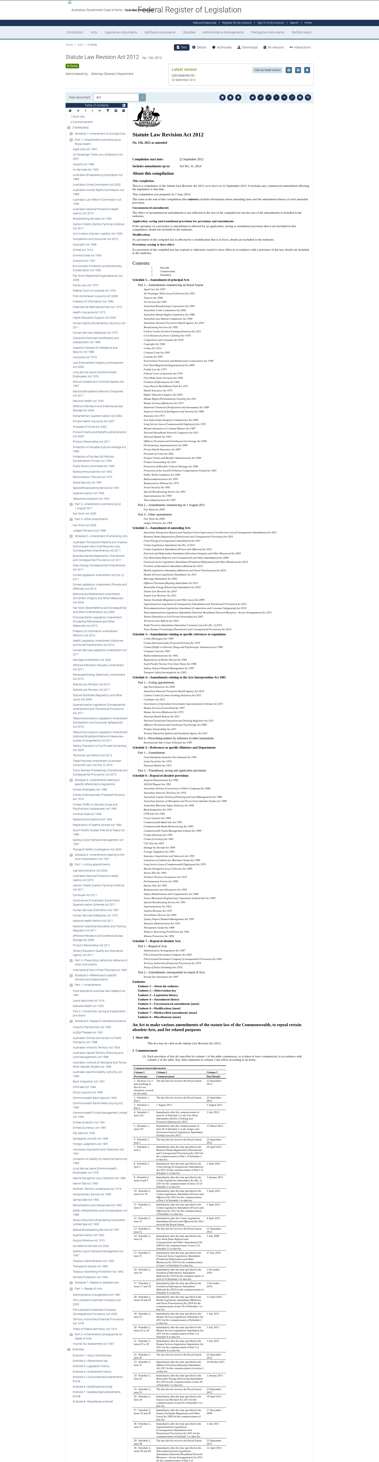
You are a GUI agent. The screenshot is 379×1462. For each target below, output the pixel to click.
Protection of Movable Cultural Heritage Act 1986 (99, 449)
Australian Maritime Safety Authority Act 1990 (97, 1074)
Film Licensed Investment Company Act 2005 (97, 1302)
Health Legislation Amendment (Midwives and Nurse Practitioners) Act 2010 (98, 642)
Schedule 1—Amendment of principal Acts (100, 133)
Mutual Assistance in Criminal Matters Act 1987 (98, 383)
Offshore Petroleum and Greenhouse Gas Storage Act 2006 (98, 408)
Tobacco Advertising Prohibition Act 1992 (98, 1271)
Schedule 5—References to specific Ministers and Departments (96, 977)
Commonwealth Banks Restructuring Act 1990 (98, 1105)
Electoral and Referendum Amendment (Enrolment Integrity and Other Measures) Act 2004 (98, 598)
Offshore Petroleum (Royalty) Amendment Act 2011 (98, 667)
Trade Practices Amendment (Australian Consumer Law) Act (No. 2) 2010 (97, 763)
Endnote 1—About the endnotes (92, 1355)
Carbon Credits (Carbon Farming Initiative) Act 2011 (99, 226)
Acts (94, 32)
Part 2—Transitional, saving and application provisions (99, 1013)
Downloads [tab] (250, 47)
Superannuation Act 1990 (88, 493)
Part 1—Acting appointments (92, 864)
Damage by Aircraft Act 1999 (90, 1138)
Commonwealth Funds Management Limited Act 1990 (100, 1114)
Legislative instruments (121, 32)
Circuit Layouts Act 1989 (88, 1092)
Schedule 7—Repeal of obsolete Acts (97, 1282)
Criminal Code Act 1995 (87, 255)
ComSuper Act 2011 (85, 895)
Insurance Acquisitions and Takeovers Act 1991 (98, 1151)
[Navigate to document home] (253, 97)
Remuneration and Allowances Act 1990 (97, 1205)
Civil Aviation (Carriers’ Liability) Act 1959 (97, 233)
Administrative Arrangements (223, 32)
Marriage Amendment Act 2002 (92, 659)
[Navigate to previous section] (268, 97)
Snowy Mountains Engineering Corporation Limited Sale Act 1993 (99, 1222)
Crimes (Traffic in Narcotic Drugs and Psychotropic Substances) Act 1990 (95, 806)
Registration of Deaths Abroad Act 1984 (97, 824)
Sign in (271, 23)
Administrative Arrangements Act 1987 (96, 1294)
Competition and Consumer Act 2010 (95, 239)
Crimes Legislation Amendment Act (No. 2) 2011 (98, 577)
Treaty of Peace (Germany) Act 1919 (95, 1329)
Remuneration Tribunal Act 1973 (92, 477)
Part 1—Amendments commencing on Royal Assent (98, 141)
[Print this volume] (300, 97)
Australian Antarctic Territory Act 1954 (96, 1047)
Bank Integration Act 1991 (89, 1081)
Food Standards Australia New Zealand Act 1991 (99, 993)
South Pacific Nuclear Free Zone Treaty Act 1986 (99, 832)
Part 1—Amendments (88, 984)
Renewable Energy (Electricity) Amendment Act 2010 (99, 676)
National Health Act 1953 (88, 400)
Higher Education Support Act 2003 (94, 317)
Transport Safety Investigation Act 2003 (97, 849)
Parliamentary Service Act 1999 (92, 1194)
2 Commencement (81, 122)
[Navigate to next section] (276, 97)
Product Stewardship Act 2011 (91, 441)
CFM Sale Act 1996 (84, 1087)
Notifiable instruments (160, 32)
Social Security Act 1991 (87, 482)
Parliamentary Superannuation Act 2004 (97, 415)
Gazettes (189, 32)
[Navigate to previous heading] (85, 111)
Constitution (74, 32)
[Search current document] (308, 97)
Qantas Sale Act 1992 (86, 1199)
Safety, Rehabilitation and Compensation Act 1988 (100, 1212)
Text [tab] (184, 47)
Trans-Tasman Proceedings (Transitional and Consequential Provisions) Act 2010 (100, 772)
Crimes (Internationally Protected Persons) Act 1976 (99, 797)
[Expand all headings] (116, 111)
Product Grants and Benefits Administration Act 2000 (100, 434)
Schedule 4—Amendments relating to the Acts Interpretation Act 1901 (99, 856)
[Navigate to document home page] (70, 111)
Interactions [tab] (302, 47)
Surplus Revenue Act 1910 (89, 1240)
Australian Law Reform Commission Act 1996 (97, 201)
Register (237, 23)
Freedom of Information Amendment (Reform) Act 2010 (95, 633)
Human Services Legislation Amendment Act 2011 (100, 652)
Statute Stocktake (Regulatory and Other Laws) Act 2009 (97, 697)
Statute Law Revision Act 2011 (91, 689)
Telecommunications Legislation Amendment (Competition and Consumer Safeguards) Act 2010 (100, 722)
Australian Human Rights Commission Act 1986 (98, 192)
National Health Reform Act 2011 (93, 920)
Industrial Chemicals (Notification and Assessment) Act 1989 (96, 340)
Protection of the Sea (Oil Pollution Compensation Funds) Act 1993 (93, 458)
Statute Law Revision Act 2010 (91, 684)
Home (69, 44)
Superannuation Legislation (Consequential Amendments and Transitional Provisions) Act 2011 (99, 709)
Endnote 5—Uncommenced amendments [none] (98, 1379)
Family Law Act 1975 (85, 285)
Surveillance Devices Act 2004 (91, 1246)
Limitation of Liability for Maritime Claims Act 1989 (100, 1161)
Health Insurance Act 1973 (89, 312)
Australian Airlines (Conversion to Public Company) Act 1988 (97, 1040)
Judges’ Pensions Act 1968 (89, 530)
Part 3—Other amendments (91, 519)
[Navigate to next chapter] (284, 97)
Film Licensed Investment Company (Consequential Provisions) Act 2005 (95, 1312)
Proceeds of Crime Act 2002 (90, 426)
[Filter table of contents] (108, 111)
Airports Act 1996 (83, 164)
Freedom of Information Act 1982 (93, 301)
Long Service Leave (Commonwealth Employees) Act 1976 (95, 374)
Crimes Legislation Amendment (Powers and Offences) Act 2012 (100, 586)
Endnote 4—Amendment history (92, 1371)
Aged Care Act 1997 (85, 149)
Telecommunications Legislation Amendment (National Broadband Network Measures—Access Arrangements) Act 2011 (100, 736)
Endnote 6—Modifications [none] (92, 1386)
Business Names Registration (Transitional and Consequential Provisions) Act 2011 (99, 558)
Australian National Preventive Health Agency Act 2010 (96, 211)
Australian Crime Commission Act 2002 (97, 184)
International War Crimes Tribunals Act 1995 (100, 970)
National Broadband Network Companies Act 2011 (98, 393)
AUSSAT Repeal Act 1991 (88, 1032)
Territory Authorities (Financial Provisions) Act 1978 (98, 1321)
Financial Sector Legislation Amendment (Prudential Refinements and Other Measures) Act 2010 (97, 621)
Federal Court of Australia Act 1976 (94, 290)
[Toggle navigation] (124, 105)
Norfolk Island (301, 32)
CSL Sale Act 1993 (84, 1133)
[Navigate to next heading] (92, 111)
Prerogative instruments (267, 32)
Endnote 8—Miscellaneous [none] (93, 1401)
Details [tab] (201, 47)
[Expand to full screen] (292, 97)
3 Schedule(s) (80, 127)
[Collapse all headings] (124, 111)
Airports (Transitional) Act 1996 (92, 1027)
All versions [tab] (276, 47)
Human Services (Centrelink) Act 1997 (96, 910)
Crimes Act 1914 (83, 249)
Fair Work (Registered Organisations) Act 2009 (98, 277)
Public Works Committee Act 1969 (93, 466)
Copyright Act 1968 (85, 244)
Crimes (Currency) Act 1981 (89, 1127)
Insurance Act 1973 (85, 357)
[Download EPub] (222, 97)
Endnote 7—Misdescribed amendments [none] (96, 1394)
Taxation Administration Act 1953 (93, 1261)
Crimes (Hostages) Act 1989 (90, 789)
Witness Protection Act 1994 (90, 1277)
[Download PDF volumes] (230, 97)
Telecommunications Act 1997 (91, 498)
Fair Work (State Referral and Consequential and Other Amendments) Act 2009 (99, 610)
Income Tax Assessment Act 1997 (93, 1343)
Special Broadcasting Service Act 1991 (96, 487)
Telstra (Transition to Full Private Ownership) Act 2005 (100, 748)
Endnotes (78, 1349)
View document (79, 97)
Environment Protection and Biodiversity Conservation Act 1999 (97, 268)
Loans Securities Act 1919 (88, 1000)
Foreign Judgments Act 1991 (90, 1144)
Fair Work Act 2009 (84, 513)
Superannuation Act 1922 (88, 1235)
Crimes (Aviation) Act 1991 (89, 1122)
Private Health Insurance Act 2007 (94, 421)
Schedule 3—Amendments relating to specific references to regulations (97, 782)
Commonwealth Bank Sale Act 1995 (95, 1097)
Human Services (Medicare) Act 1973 (95, 332)
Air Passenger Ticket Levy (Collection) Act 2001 (98, 156)
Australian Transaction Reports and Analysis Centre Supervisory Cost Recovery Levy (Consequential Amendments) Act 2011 (100, 546)
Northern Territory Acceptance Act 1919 (97, 1188)
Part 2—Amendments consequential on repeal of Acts (98, 1336)
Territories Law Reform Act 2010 (92, 755)
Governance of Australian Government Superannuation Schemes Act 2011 (96, 902)
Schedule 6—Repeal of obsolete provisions (100, 1021)
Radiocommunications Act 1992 (92, 471)
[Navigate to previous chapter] (260, 97)
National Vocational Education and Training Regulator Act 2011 (99, 928)
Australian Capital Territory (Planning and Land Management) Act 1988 (98, 1055)
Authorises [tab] (224, 47)
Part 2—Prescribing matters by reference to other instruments (101, 962)
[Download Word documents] (238, 97)
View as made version (267, 70)
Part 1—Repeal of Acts (88, 1288)
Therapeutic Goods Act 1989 (90, 1266)
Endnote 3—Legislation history (91, 1366)
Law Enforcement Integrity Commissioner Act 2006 (98, 364)
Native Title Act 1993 (85, 1183)
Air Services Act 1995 (86, 169)
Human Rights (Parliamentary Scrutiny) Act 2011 (99, 325)
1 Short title (77, 116)
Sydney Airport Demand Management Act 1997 (98, 842)
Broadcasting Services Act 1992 (92, 218)
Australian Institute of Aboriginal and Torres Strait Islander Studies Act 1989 (99, 1064)
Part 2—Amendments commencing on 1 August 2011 (98, 506)
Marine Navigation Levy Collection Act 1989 (99, 1178)
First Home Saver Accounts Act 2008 (95, 296)
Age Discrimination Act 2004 (90, 870)
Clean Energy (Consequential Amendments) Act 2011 (99, 567)
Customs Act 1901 (84, 260)
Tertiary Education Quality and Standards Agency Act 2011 (98, 953)
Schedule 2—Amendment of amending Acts (101, 536)
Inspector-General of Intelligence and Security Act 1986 (95, 349)
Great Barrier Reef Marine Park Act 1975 (97, 307)
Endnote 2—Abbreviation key (90, 1360)
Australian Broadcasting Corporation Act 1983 (98, 177)
